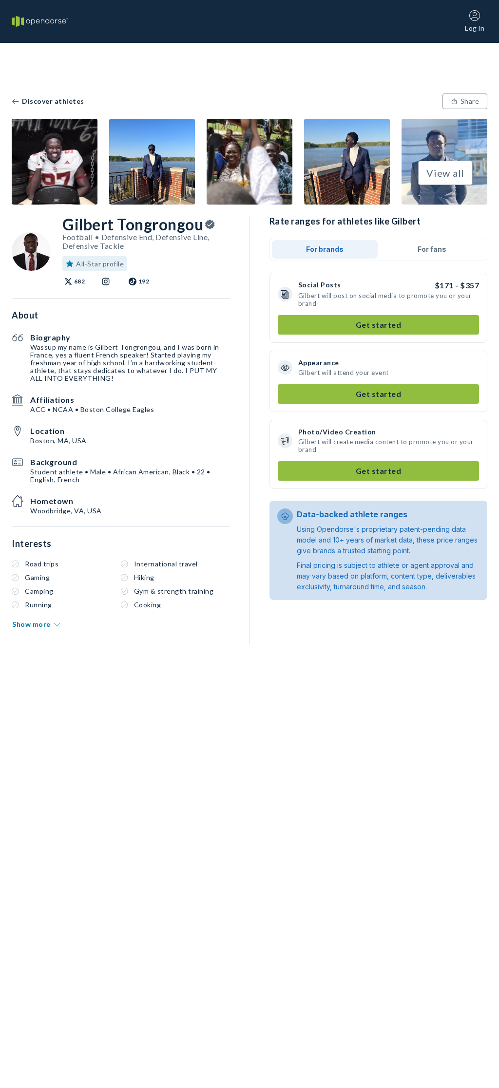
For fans (432, 249)
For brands (325, 249)
